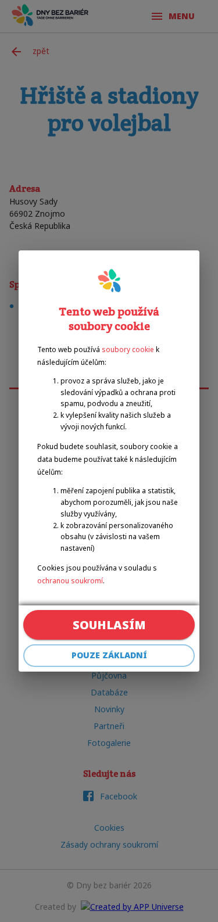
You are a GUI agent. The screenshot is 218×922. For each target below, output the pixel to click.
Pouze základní (109, 655)
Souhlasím (109, 625)
